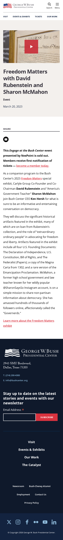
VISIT (5, 16)
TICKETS (38, 16)
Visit (31, 442)
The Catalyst (31, 465)
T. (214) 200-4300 (11, 375)
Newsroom (18, 486)
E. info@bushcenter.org (15, 380)
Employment (23, 494)
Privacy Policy (31, 502)
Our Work (31, 457)
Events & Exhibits (31, 450)
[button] (31, 46)
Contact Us (40, 494)
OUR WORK (52, 16)
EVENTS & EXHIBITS (21, 16)
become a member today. (32, 166)
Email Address (13, 410)
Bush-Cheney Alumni (40, 486)
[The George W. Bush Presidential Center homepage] (18, 6)
